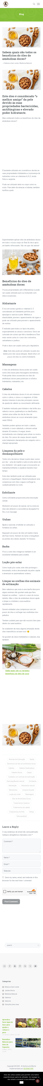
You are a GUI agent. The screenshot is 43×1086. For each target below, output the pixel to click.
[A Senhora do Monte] (5, 4)
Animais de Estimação (17, 759)
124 (18, 1034)
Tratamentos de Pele (16, 812)
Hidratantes (13, 790)
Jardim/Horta (10, 990)
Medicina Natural (25, 63)
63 (5, 1051)
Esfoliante (32, 781)
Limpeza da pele (28, 790)
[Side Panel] (38, 4)
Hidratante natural (28, 786)
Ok (21, 1082)
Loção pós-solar (15, 794)
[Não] (40, 1079)
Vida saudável (22, 816)
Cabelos (11, 768)
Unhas (31, 812)
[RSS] (25, 966)
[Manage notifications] (37, 1081)
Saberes (8, 997)
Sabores (8, 1001)
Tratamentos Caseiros (21, 803)
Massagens (29, 794)
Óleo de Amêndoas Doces (21, 799)
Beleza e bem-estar (11, 63)
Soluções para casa (12, 1004)
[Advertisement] (21, 146)
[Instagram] (15, 966)
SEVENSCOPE (28, 1069)
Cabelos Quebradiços (27, 768)
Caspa (29, 772)
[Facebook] (9, 966)
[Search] (34, 4)
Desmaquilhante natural (15, 781)
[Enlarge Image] (21, 37)
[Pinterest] (20, 966)
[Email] (4, 966)
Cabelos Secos (16, 772)
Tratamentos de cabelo (21, 807)
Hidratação (13, 786)
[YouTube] (35, 966)
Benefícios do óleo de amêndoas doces (21, 764)
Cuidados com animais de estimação (21, 777)
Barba (32, 759)
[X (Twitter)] (30, 966)
